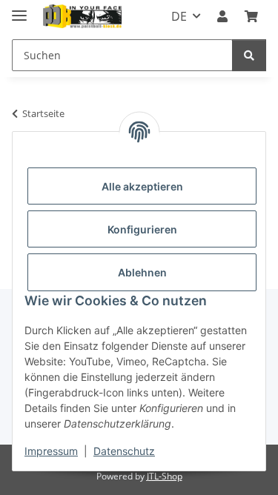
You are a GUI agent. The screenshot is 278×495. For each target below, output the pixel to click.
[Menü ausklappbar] (19, 9)
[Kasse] (251, 16)
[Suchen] (249, 55)
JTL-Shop (164, 476)
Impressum (51, 451)
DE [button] (179, 16)
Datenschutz (124, 451)
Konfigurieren (142, 229)
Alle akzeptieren (142, 186)
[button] (222, 16)
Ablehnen (142, 272)
